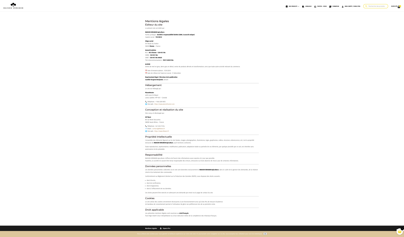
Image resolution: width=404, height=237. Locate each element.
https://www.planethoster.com (164, 104)
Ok (265, 234)
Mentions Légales (151, 228)
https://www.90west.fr (161, 131)
